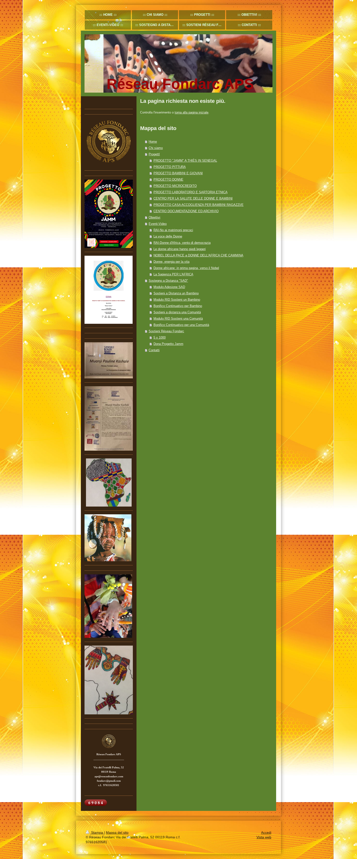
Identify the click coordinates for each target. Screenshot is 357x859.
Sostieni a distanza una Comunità (177, 312)
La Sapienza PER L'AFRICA (173, 274)
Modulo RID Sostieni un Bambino (176, 299)
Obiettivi (154, 217)
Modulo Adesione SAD (169, 287)
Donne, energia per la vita (171, 261)
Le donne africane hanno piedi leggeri (179, 249)
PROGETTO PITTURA (169, 167)
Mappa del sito (117, 832)
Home (153, 141)
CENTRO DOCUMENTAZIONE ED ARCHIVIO (186, 211)
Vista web (263, 837)
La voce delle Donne (167, 236)
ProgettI (154, 154)
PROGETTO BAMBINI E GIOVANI (178, 173)
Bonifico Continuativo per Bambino (177, 306)
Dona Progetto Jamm (168, 344)
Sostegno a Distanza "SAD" (168, 280)
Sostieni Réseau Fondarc (166, 331)
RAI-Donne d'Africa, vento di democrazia (182, 243)
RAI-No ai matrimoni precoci (173, 230)
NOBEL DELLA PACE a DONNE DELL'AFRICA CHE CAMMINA (198, 255)
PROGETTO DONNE (168, 179)
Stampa (97, 832)
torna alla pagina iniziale (191, 112)
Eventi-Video (158, 224)
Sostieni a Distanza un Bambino (176, 293)
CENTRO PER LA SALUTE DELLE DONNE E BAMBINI (193, 198)
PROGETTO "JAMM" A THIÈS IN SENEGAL (185, 160)
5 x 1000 (159, 337)
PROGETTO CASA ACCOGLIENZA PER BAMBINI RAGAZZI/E (198, 205)
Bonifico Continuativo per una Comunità (181, 325)
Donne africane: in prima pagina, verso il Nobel (186, 268)
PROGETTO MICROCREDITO (175, 186)
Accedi (266, 832)
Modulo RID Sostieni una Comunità (178, 318)
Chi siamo (156, 148)
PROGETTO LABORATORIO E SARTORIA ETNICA (190, 192)
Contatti (154, 350)
